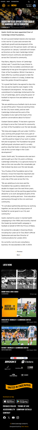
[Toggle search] (28, 1)
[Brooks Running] (10, 362)
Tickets (3, 1)
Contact (6, 413)
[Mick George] (13, 375)
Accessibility (9, 410)
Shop (8, 1)
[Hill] (30, 368)
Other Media (24, 426)
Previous (19, 251)
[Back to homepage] (3, 4)
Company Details (24, 410)
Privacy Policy (9, 406)
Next (18, 255)
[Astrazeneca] (19, 368)
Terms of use (23, 406)
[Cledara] (27, 361)
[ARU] (8, 367)
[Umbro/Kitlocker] (24, 375)
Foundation (15, 1)
